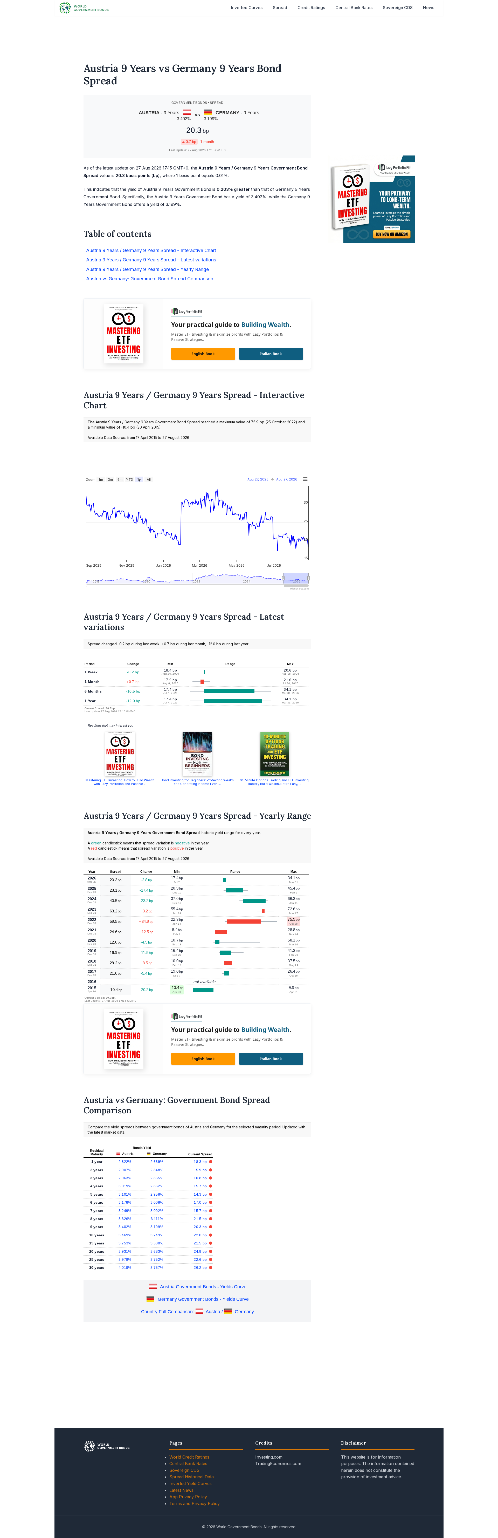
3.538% (156, 1243)
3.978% (125, 1259)
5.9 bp (202, 1170)
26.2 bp (201, 1267)
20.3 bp (201, 1227)
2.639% (156, 1162)
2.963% (125, 1178)
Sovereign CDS (398, 7)
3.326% (125, 1219)
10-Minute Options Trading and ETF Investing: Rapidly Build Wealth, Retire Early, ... (274, 782)
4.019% (125, 1267)
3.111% (157, 1219)
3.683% (156, 1251)
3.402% (125, 1227)
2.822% (125, 1162)
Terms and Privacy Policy (194, 1503)
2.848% (156, 1170)
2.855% (156, 1178)
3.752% (156, 1259)
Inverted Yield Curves (190, 1483)
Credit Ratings (311, 7)
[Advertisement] (249, 36)
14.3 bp (201, 1194)
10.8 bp (201, 1178)
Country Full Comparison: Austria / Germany (197, 1311)
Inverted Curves (246, 7)
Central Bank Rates (353, 7)
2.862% (156, 1186)
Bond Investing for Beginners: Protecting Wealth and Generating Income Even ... (197, 782)
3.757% (156, 1267)
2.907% (125, 1170)
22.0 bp (201, 1235)
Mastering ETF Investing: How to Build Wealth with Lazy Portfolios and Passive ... (120, 782)
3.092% (156, 1211)
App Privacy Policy (188, 1496)
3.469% (125, 1235)
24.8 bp (201, 1251)
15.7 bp (201, 1186)
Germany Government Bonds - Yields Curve (203, 1299)
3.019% (125, 1186)
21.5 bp (201, 1219)
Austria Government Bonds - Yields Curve (203, 1286)
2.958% (156, 1194)
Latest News (181, 1490)
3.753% (125, 1243)
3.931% (125, 1251)
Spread (280, 7)
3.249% (125, 1211)
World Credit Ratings (189, 1457)
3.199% (156, 1227)
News (428, 7)
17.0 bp (201, 1202)
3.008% (156, 1202)
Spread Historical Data (191, 1476)
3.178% (125, 1202)
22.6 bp (201, 1259)
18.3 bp (201, 1162)
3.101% (125, 1194)
